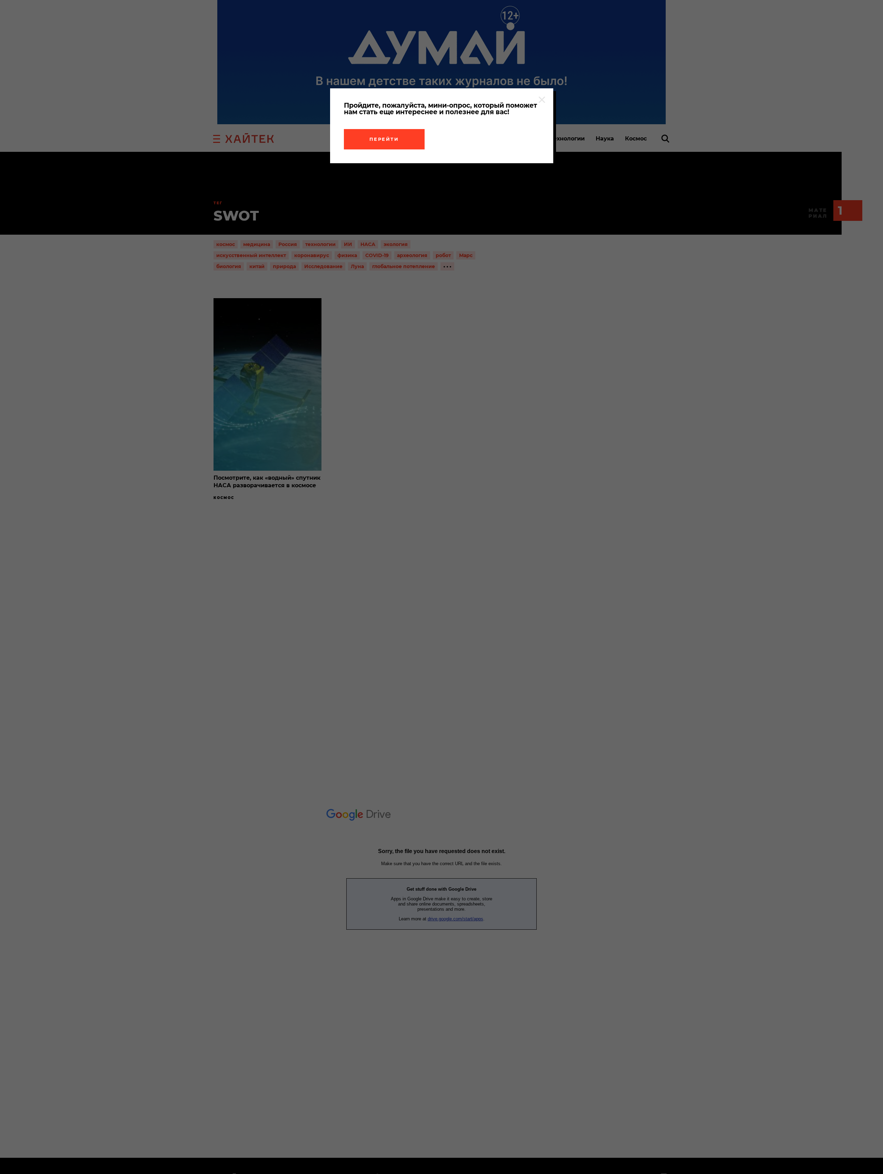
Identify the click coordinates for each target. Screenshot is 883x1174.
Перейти (384, 139)
